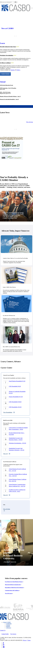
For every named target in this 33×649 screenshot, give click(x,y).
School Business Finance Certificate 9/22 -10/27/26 (17, 480)
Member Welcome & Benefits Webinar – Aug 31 (10, 96)
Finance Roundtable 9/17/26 (16, 396)
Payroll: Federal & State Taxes (8, 46)
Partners (8, 626)
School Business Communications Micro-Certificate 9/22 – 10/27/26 (17, 485)
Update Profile (5, 634)
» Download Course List (9, 562)
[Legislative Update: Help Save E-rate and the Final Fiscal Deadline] (16, 244)
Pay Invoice (13, 634)
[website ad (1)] (11, 159)
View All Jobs (6, 509)
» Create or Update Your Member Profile (13, 214)
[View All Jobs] (15, 511)
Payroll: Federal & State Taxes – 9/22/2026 (17, 433)
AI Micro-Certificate (5, 62)
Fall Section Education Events (6, 85)
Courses (8, 625)
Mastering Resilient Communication (13, 584)
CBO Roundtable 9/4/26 (15, 386)
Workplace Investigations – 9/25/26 (17, 443)
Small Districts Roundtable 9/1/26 (17, 381)
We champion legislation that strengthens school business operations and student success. (14, 350)
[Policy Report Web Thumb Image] (16, 275)
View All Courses (8, 593)
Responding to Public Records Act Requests (14, 587)
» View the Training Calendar (10, 216)
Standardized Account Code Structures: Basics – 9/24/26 (15, 438)
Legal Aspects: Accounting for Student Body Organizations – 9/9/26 (18, 428)
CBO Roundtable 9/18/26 (15, 401)
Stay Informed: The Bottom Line (9, 315)
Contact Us (2, 630)
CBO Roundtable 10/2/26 (15, 407)
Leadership (9, 623)
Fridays (18, 70)
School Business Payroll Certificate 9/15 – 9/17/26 (17, 469)
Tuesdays (12, 70)
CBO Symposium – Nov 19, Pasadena (8, 88)
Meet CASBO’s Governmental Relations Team (11, 346)
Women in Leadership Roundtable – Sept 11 (9, 99)
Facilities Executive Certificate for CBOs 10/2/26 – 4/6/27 (17, 490)
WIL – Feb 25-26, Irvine (5, 92)
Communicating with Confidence (12, 590)
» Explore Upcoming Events (9, 218)
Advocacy (8, 627)
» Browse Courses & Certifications (11, 215)
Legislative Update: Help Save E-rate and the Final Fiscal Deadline (15, 258)
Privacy (25, 640)
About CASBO (7, 622)
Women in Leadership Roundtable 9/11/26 (17, 392)
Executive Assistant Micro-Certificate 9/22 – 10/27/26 (18, 474)
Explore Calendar (5, 73)
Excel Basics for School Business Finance (14, 581)
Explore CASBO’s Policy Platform (9, 287)
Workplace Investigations (6, 55)
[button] (25, 607)
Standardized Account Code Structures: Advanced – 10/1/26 (16, 449)
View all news (29, 122)
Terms (28, 640)
